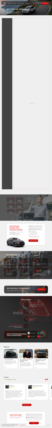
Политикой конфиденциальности (34, 237)
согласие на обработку (31, 419)
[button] (41, 289)
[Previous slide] (45, 379)
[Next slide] (47, 379)
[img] (4, 3)
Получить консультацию (33, 240)
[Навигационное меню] (48, 3)
